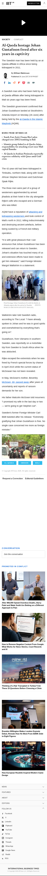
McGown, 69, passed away (16, 382)
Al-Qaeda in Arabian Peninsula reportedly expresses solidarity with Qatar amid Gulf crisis (22, 156)
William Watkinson (22, 73)
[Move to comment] (33, 82)
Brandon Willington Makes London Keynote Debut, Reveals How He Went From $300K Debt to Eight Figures (22, 733)
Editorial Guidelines (34, 478)
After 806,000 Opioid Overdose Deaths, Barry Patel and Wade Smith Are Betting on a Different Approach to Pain (23, 605)
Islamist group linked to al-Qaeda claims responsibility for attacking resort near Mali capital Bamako (22, 147)
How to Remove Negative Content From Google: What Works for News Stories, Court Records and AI (23, 646)
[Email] (28, 82)
